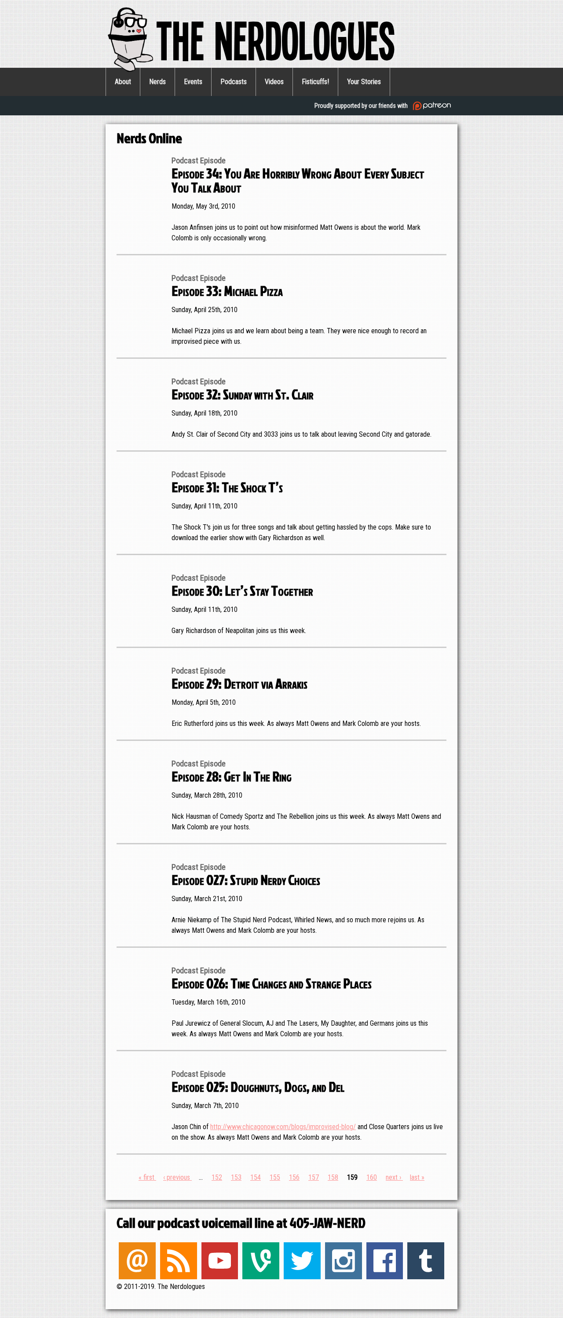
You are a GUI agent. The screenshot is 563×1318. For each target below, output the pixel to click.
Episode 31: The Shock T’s (227, 487)
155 (275, 1177)
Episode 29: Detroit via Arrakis (239, 683)
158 (333, 1177)
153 (236, 1177)
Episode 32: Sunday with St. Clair (243, 394)
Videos (274, 81)
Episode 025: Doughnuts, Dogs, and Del (258, 1086)
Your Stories (364, 81)
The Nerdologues (275, 39)
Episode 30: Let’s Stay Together (242, 590)
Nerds (157, 81)
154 (255, 1177)
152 (217, 1177)
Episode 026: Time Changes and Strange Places (272, 983)
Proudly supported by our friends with (361, 105)
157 (313, 1177)
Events (193, 81)
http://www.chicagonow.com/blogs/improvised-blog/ (283, 1127)
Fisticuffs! (315, 81)
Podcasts (233, 81)
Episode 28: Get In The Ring (232, 776)
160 (371, 1177)
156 (294, 1177)
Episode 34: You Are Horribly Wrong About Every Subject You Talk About (298, 180)
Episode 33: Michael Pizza (227, 290)
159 (352, 1177)
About (123, 81)
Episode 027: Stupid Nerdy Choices (246, 879)
